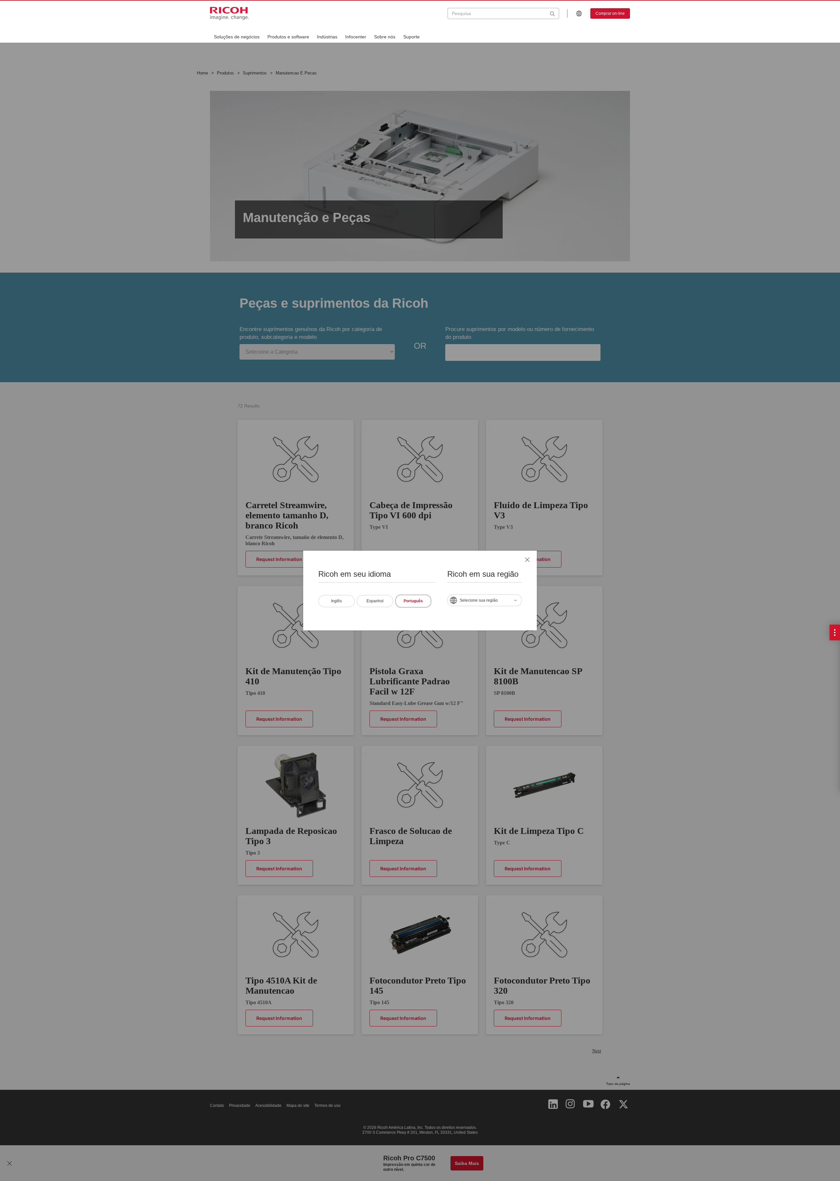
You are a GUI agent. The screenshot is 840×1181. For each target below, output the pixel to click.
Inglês (336, 600)
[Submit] (552, 13)
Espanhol (375, 600)
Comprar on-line (610, 13)
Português (413, 600)
